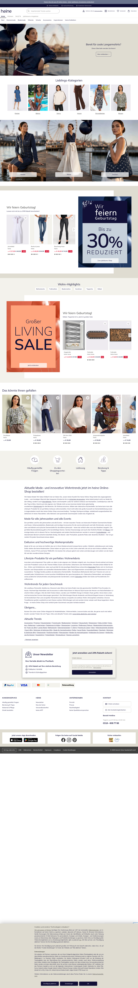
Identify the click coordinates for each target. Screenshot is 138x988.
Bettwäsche (40, 289)
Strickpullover (60, 635)
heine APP (39, 710)
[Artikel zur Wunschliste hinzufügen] (25, 218)
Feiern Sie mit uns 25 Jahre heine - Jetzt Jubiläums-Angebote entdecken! (69, 2)
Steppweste (41, 632)
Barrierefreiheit (38, 750)
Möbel (100, 289)
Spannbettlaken (92, 630)
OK (88, 984)
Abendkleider (47, 502)
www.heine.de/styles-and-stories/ (84, 614)
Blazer (107, 530)
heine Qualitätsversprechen (79, 710)
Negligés (102, 630)
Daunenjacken (46, 623)
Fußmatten (53, 289)
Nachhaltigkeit (74, 707)
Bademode (22, 20)
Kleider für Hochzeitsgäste (78, 632)
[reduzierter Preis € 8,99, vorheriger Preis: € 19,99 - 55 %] (120, 335)
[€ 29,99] (16, 414)
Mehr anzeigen (97, 667)
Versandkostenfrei (42, 707)
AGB (19, 750)
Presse (71, 705)
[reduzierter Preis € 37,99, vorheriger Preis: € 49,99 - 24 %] (18, 229)
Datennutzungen (94, 930)
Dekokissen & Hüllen (53, 625)
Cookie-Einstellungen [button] (69, 750)
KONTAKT (107, 698)
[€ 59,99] (106, 414)
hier (80, 940)
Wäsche (31, 20)
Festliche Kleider (52, 632)
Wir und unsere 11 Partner (42, 930)
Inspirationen (58, 20)
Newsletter (40, 702)
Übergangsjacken (64, 628)
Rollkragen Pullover (85, 625)
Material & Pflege (8, 707)
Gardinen (78, 289)
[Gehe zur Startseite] (6, 11)
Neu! (2, 20)
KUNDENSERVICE (9, 698)
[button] (73, 229)
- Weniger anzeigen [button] (31, 639)
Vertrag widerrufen (9, 750)
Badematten (66, 289)
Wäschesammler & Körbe (104, 628)
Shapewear (93, 623)
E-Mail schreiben (112, 704)
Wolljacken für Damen (96, 632)
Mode (3, 16)
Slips (93, 628)
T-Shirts (74, 628)
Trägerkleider (50, 635)
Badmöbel (92, 567)
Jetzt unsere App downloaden (24, 735)
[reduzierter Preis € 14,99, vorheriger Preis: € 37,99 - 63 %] (74, 335)
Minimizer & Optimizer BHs (43, 630)
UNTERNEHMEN (76, 698)
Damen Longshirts (72, 635)
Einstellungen (69, 984)
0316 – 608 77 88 (111, 723)
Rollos (74, 630)
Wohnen (10, 16)
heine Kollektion (70, 20)
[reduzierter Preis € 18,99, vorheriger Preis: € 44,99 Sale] (97, 335)
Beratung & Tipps (8, 705)
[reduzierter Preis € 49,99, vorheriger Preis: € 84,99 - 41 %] (41, 229)
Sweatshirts (40, 635)
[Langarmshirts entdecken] (34, 50)
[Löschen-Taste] (57, 11)
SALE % (18, 16)
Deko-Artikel (102, 623)
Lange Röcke (42, 628)
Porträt (71, 702)
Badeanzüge (66, 623)
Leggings (74, 625)
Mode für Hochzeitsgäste (62, 630)
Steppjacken (65, 625)
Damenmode (11, 20)
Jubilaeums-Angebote (30, 16)
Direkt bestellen (7, 710)
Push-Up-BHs (32, 628)
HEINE (38, 698)
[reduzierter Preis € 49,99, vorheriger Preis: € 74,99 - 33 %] (64, 229)
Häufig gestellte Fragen (10, 702)
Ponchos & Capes (84, 628)
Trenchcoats (56, 623)
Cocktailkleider (101, 532)
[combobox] (47, 11)
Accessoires (47, 20)
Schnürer (75, 623)
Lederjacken (41, 625)
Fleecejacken (63, 632)
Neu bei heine (40, 705)
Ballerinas (31, 625)
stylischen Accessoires (77, 499)
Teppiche (89, 289)
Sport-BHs (29, 630)
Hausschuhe (83, 623)
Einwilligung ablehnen (49, 984)
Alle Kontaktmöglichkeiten (117, 710)
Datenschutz (27, 750)
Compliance (57, 750)
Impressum (48, 750)
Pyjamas (37, 623)
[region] (69, 956)
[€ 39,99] (46, 414)
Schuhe (38, 20)
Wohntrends (37, 506)
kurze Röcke (81, 630)
